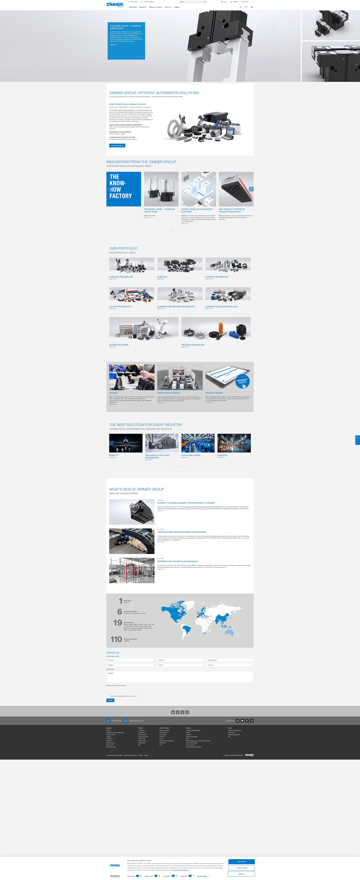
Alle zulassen (241, 861)
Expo (225, 1)
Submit (110, 700)
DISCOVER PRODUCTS (117, 145)
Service (161, 738)
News (187, 738)
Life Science (109, 738)
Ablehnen (241, 874)
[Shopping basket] (246, 7)
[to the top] (357, 442)
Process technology (143, 736)
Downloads (235, 1)
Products (143, 7)
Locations (188, 734)
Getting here (162, 743)
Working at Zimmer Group (234, 730)
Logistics (108, 736)
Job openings (231, 732)
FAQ (139, 745)
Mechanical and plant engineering (115, 732)
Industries (133, 7)
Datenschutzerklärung (181, 870)
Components (141, 732)
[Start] (114, 5)
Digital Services (142, 741)
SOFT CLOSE (109, 745)
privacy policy (131, 696)
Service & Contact (155, 7)
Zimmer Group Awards (191, 743)
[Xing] (178, 712)
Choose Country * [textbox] (213, 665)
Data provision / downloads (166, 741)
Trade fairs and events (191, 736)
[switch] (157, 876)
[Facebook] (182, 712)
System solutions (142, 734)
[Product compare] (240, 7)
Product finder (134, 1)
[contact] (357, 437)
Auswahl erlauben (242, 868)
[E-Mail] (187, 712)
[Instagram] (252, 721)
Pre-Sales (162, 736)
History (188, 732)
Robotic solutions (110, 743)
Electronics (109, 741)
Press (160, 745)
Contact (146, 755)
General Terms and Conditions (194, 747)
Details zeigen (202, 876)
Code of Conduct (190, 745)
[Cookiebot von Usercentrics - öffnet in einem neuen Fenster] (115, 876)
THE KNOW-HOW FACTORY (193, 730)
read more (113, 53)
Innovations (141, 730)
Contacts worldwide (164, 730)
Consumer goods (110, 734)
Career (176, 7)
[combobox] (247, 2)
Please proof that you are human (116, 685)
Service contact (163, 732)
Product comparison (149, 1)
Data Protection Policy (131, 755)
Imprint (140, 755)
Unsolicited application (234, 734)
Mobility (108, 730)
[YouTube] (242, 721)
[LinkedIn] (173, 712)
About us (168, 7)
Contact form (162, 734)
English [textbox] (246, 1)
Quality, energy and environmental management (198, 741)
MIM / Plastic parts (111, 747)
